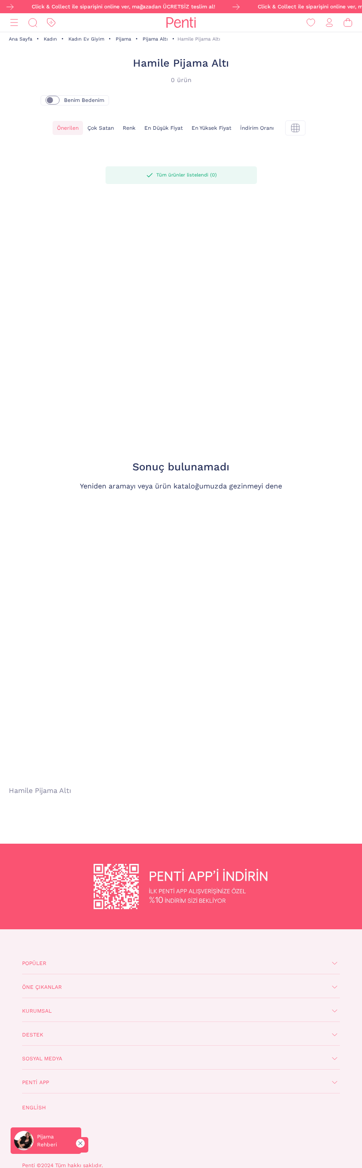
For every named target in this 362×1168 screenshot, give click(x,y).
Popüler (34, 963)
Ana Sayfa (20, 39)
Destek (32, 1035)
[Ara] (32, 22)
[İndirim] (51, 22)
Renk (129, 128)
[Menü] (14, 22)
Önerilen (68, 128)
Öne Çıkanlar (42, 987)
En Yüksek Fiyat (211, 128)
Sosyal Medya (42, 1058)
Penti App (35, 1082)
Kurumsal (37, 1011)
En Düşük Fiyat (163, 128)
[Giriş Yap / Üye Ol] (329, 22)
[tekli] (295, 128)
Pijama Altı (155, 39)
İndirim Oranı (257, 128)
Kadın (50, 39)
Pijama (123, 39)
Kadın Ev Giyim (86, 39)
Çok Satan (100, 128)
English (34, 1107)
